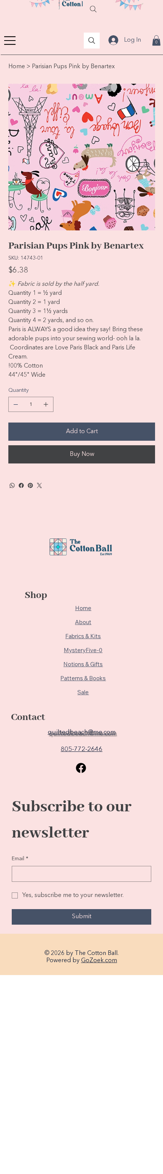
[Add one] (45, 404)
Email (20, 858)
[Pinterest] (30, 485)
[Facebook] (21, 485)
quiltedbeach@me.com (82, 732)
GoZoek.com (99, 961)
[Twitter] (39, 485)
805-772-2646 (81, 749)
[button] (156, 40)
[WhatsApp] (12, 485)
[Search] (93, 9)
